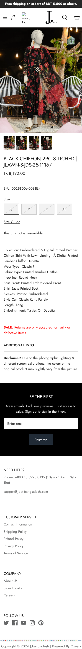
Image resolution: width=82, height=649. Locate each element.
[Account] (14, 17)
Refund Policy (13, 538)
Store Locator (13, 588)
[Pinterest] (41, 622)
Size (7, 199)
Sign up (41, 439)
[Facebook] (15, 622)
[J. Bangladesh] (47, 17)
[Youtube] (23, 622)
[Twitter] (6, 622)
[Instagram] (32, 622)
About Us (10, 580)
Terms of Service (16, 553)
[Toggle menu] (5, 17)
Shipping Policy (15, 531)
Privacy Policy (13, 546)
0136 (41, 477)
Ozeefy (76, 646)
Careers (9, 595)
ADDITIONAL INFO (19, 345)
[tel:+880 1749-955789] (45, 477)
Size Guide (12, 221)
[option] (41, 80)
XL (64, 209)
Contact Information (18, 524)
